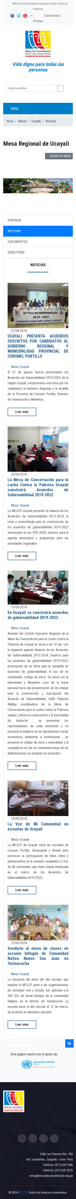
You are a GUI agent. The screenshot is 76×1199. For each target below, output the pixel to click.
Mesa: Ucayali (19, 367)
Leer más (21, 412)
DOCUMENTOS (17, 242)
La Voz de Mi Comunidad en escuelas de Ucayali (38, 826)
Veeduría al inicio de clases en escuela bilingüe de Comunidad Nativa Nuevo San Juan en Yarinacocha (38, 956)
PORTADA (14, 220)
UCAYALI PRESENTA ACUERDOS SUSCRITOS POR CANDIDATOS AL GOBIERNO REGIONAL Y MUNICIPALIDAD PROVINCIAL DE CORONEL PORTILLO (38, 346)
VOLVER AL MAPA (60, 156)
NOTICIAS (14, 231)
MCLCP (22, 1192)
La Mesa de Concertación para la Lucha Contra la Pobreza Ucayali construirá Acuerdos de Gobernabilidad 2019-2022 (38, 487)
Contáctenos (52, 16)
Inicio (10, 121)
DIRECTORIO (16, 252)
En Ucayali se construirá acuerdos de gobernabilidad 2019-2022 (38, 615)
